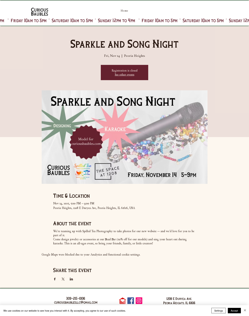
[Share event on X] (63, 279)
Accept (234, 310)
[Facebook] (130, 300)
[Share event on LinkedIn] (71, 279)
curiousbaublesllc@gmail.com (76, 302)
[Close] (245, 310)
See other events (124, 74)
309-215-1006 (75, 298)
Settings (218, 310)
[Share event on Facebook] (54, 279)
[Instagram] (139, 300)
